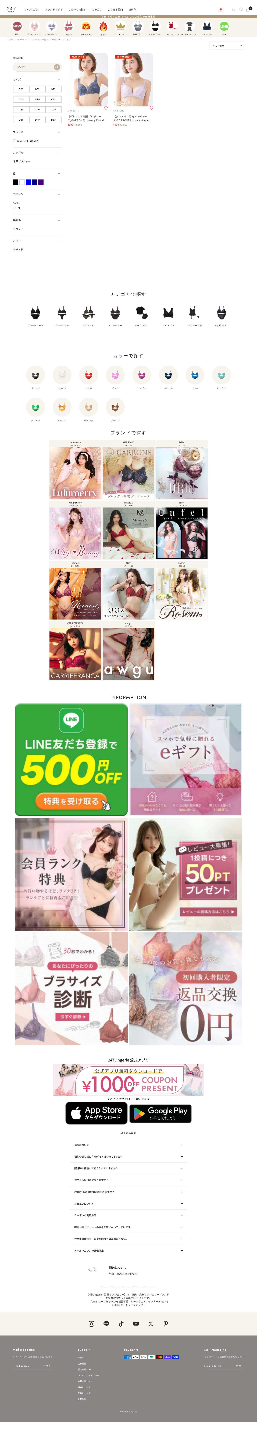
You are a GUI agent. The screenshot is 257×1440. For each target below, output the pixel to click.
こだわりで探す (77, 9)
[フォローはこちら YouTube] (136, 1324)
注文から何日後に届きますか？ (91, 1180)
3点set (69, 26)
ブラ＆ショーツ (34, 26)
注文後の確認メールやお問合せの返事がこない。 (101, 1239)
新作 (17, 26)
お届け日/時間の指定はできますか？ (94, 1192)
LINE (224, 26)
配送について (84, 1393)
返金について (84, 1387)
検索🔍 (132, 9)
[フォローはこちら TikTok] (121, 1324)
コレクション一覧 (37, 39)
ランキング (120, 26)
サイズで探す (31, 9)
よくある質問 (115, 9)
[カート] (248, 9)
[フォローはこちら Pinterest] (165, 1324)
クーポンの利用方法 (85, 1215)
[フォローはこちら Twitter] (151, 1324)
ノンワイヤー (155, 26)
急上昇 (103, 26)
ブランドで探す (54, 9)
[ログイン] (233, 9)
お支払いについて (84, 1203)
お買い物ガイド (85, 1381)
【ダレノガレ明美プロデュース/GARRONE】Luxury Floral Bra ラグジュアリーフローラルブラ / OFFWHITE (87, 118)
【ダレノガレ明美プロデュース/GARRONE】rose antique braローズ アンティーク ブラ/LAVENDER (131, 118)
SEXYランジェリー (172, 26)
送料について (81, 1145)
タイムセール (86, 26)
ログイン (82, 1357)
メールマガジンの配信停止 (89, 1250)
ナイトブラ (207, 26)
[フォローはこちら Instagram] (91, 1324)
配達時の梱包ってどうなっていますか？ (96, 1168)
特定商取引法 (84, 1369)
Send (47, 1365)
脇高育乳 (138, 26)
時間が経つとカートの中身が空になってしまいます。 (103, 1227)
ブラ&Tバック (52, 26)
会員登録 (82, 1363)
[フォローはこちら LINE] (106, 1324)
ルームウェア (189, 26)
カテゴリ (97, 9)
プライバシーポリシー (88, 1375)
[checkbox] (21, 89)
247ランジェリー (15, 39)
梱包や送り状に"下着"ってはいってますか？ (98, 1156)
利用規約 (82, 1399)
